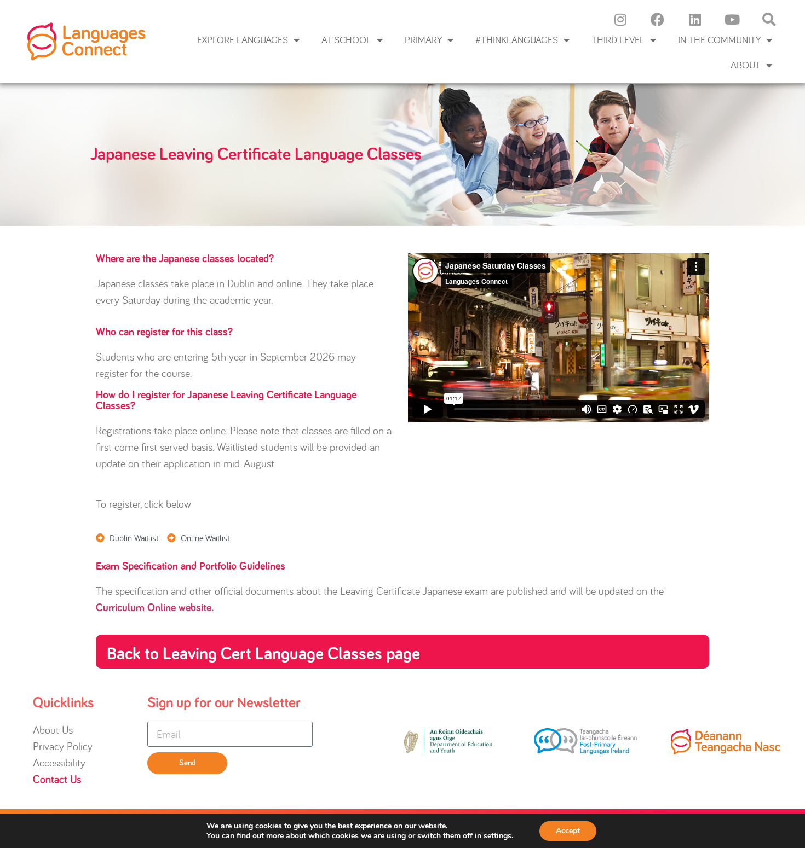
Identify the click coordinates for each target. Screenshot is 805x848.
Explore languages (242, 39)
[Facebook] (657, 19)
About (746, 65)
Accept (568, 831)
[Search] (769, 19)
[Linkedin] (695, 19)
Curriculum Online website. (155, 607)
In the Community (719, 39)
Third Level (618, 39)
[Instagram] (620, 19)
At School (346, 39)
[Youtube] (732, 19)
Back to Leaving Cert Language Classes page (263, 654)
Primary (423, 39)
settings (497, 836)
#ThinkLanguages (516, 39)
